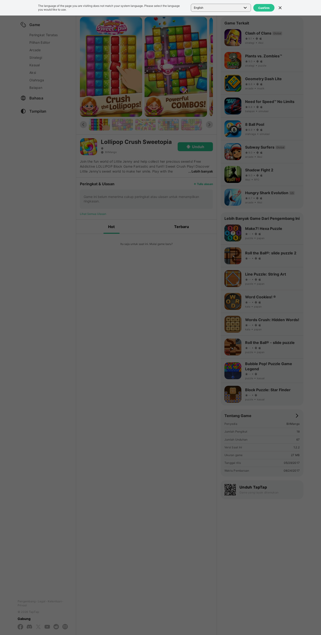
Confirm (264, 8)
